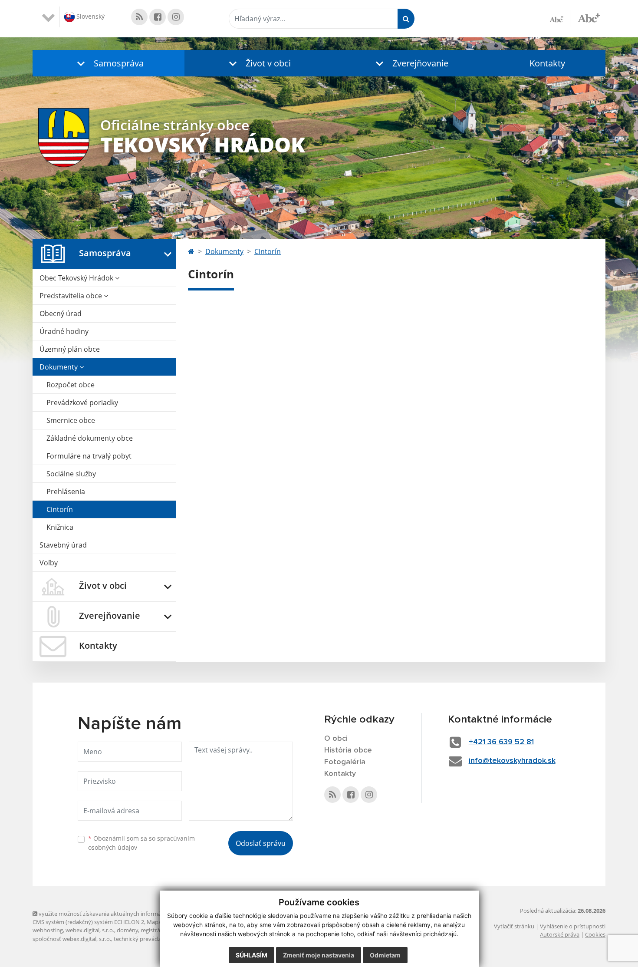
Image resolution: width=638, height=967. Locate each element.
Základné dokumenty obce (89, 438)
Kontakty (547, 63)
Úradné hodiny (64, 331)
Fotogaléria (344, 762)
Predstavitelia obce (71, 295)
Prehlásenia (65, 491)
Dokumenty (59, 367)
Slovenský (90, 16)
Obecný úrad (60, 313)
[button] (108, 63)
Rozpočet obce (70, 384)
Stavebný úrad (63, 545)
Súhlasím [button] (251, 955)
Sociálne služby (71, 474)
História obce (348, 750)
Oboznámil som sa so (141, 842)
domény (127, 930)
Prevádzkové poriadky (82, 402)
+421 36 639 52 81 (501, 742)
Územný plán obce (69, 349)
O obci (336, 739)
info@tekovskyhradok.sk (512, 761)
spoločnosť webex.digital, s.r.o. (72, 939)
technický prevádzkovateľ (147, 939)
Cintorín (59, 509)
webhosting (48, 930)
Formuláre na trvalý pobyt (89, 456)
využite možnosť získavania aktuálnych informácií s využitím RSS (120, 913)
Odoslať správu (261, 843)
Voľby (48, 563)
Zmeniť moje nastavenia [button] (318, 955)
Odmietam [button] (385, 955)
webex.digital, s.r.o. (90, 930)
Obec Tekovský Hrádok (77, 278)
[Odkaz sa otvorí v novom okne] (139, 17)
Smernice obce (70, 420)
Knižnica (59, 527)
